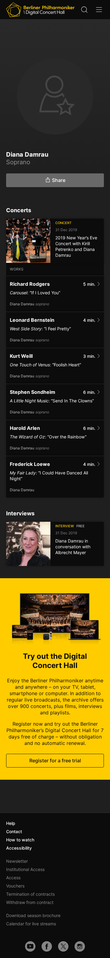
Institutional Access (25, 869)
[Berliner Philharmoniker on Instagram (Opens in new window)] (80, 946)
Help (10, 823)
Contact (14, 831)
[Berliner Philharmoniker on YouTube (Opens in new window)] (30, 946)
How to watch (20, 839)
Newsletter (17, 861)
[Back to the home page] (40, 9)
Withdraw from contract (29, 902)
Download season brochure (33, 915)
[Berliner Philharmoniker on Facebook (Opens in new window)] (47, 946)
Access (13, 877)
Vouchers (15, 885)
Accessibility (19, 848)
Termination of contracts (30, 894)
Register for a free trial (55, 760)
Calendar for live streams (31, 923)
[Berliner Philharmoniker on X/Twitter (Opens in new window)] (63, 946)
